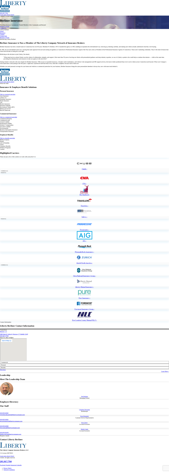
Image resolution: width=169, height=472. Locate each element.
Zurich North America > (84, 263)
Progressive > (84, 230)
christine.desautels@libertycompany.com (12, 414)
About (2, 31)
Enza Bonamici (84, 416)
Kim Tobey (84, 422)
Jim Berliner (84, 396)
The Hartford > (84, 195)
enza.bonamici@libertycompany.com (11, 421)
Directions (3, 370)
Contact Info (3, 36)
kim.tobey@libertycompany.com (10, 428)
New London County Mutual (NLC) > (84, 320)
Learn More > (165, 371)
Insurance (2, 33)
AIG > (84, 241)
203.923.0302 (4, 413)
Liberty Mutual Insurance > (84, 287)
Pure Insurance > (84, 298)
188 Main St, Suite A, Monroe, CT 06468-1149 (14, 334)
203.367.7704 (4, 336)
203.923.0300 (4, 426)
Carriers (2, 34)
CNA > (84, 184)
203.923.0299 (4, 432)
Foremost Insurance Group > (85, 309)
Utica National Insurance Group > (84, 276)
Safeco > (84, 217)
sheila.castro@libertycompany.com (10, 434)
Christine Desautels (84, 409)
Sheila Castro (84, 429)
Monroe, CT (3, 331)
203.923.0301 (4, 419)
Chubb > (84, 169)
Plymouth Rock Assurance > (84, 252)
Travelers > (84, 206)
